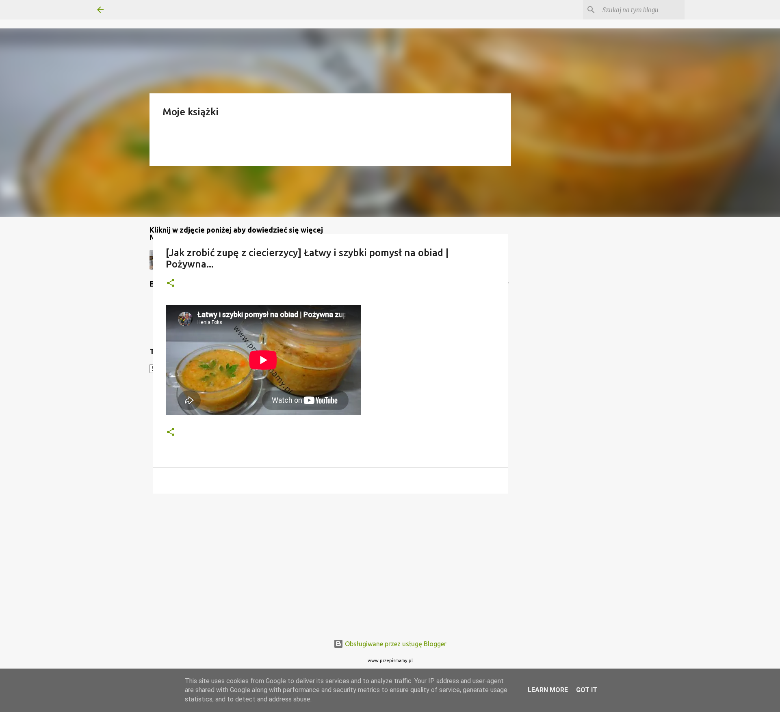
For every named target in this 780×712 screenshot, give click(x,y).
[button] (171, 283)
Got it (586, 690)
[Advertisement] (330, 562)
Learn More (548, 690)
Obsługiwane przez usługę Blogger (394, 643)
